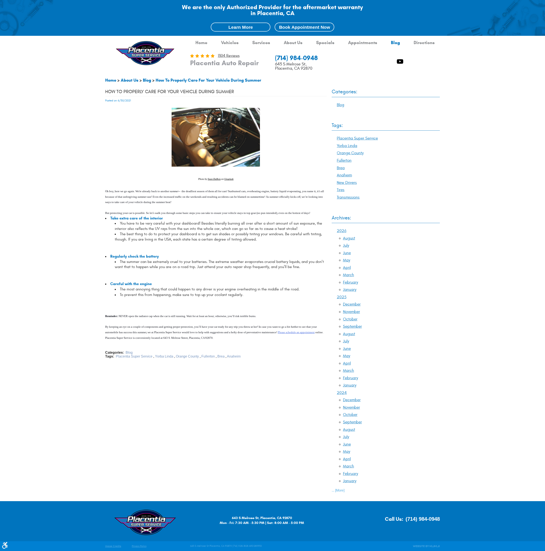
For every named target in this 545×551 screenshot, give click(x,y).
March (348, 275)
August (349, 238)
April (347, 267)
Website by (426, 546)
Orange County (187, 356)
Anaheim (234, 356)
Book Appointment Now (304, 27)
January (349, 289)
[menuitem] (201, 43)
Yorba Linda (164, 356)
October (350, 319)
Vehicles (230, 42)
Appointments (362, 42)
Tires (340, 190)
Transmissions (348, 197)
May (346, 260)
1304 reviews (229, 55)
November (351, 311)
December (352, 304)
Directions (424, 42)
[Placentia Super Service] (145, 53)
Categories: (344, 92)
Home (201, 42)
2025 (341, 297)
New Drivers (347, 182)
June (347, 253)
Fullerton (208, 356)
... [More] (338, 490)
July (346, 245)
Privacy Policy (139, 546)
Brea (221, 356)
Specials (325, 42)
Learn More (240, 27)
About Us (293, 42)
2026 (341, 230)
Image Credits (113, 546)
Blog (395, 42)
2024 (342, 392)
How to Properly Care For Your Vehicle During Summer (208, 80)
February (350, 282)
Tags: (337, 125)
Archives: (341, 218)
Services (261, 42)
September (352, 326)
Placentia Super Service (134, 356)
